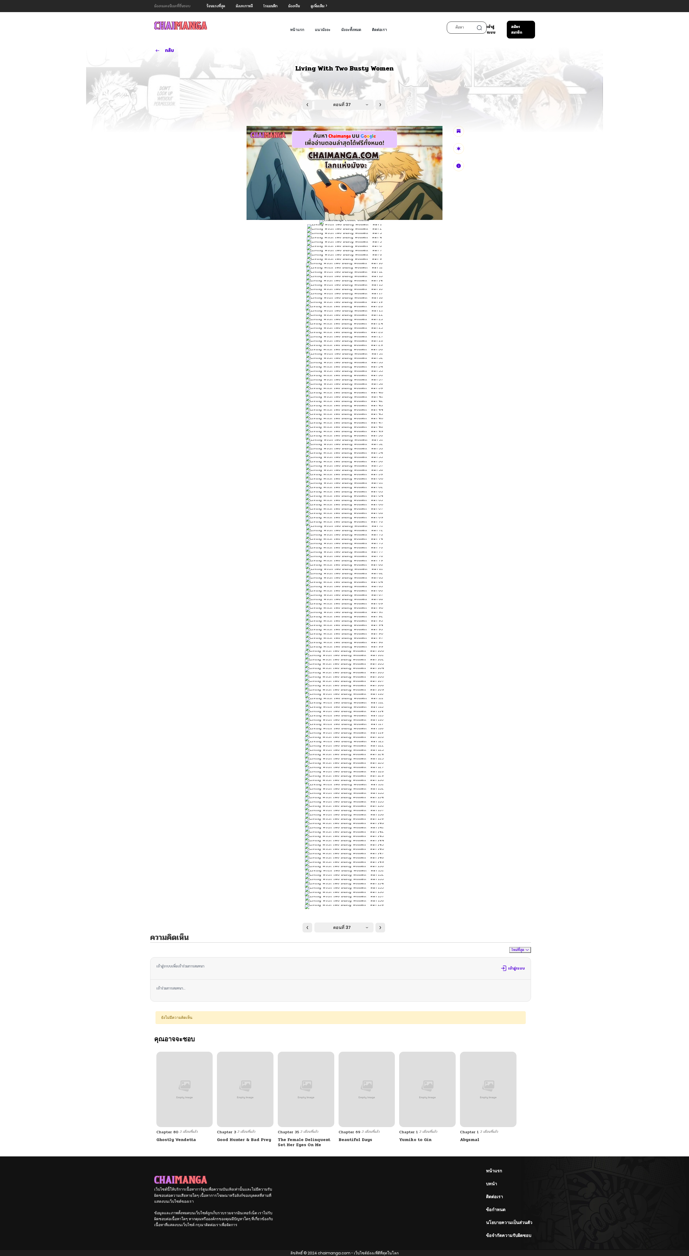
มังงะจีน (294, 6)
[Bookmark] (458, 131)
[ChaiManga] (180, 25)
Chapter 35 (288, 1132)
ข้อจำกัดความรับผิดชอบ (508, 1235)
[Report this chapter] (458, 165)
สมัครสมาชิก (516, 29)
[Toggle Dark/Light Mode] (458, 148)
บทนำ (491, 1184)
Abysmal (469, 1139)
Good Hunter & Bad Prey (244, 1139)
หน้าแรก (297, 29)
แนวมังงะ (323, 29)
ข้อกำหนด (495, 1209)
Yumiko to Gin (415, 1139)
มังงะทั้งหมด (351, 29)
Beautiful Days (355, 1139)
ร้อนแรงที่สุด (215, 6)
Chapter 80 (167, 1132)
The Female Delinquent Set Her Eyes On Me (304, 1142)
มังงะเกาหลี (244, 6)
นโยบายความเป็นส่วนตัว (509, 1222)
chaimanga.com (334, 1253)
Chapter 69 (349, 1132)
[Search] (479, 27)
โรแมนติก (270, 6)
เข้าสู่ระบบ (491, 29)
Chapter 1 (408, 1132)
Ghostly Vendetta (176, 1139)
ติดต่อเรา (379, 29)
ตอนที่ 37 (342, 104)
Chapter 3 (226, 1132)
